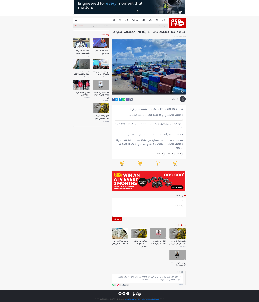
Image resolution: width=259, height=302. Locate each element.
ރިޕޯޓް (150, 20)
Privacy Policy (155, 299)
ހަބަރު (157, 20)
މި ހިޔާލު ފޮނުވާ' (117, 219)
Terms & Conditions (146, 299)
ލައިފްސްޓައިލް (135, 20)
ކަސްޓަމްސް (169, 154)
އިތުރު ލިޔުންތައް (104, 34)
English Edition (80, 26)
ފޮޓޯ (114, 20)
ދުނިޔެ (126, 20)
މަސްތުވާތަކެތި (159, 154)
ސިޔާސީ (164, 20)
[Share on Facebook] (113, 99)
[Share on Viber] (127, 99)
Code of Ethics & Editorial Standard (132, 299)
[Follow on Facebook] (127, 293)
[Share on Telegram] (120, 99)
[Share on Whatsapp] (123, 99)
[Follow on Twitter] (123, 293)
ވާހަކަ (120, 20)
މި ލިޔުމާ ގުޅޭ (182, 225)
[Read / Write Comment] (131, 99)
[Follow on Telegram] (120, 293)
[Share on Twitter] (116, 99)
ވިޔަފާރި (143, 20)
